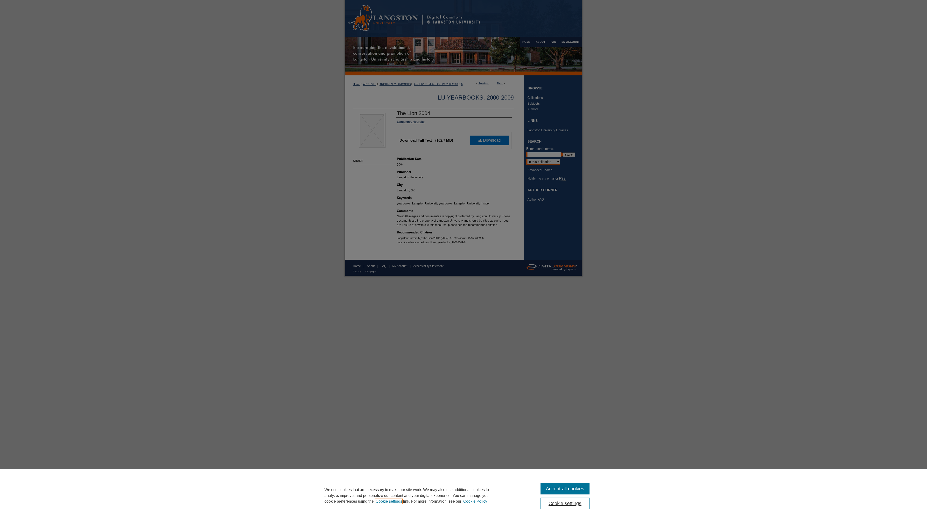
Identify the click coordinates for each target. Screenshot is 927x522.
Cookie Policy (475, 501)
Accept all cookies (565, 488)
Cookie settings (389, 501)
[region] (463, 495)
